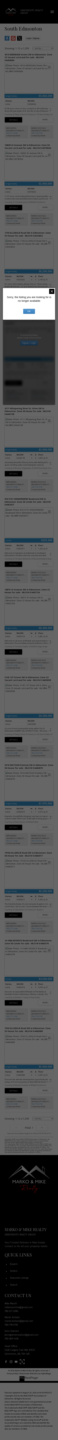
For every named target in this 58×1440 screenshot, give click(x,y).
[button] (6, 1361)
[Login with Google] (13, 40)
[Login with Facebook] (7, 40)
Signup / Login (29, 342)
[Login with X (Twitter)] (19, 40)
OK (29, 311)
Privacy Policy (12, 1373)
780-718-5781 (37, 133)
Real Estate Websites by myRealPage (35, 1373)
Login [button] (33, 38)
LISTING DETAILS (13, 119)
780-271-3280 (12, 133)
